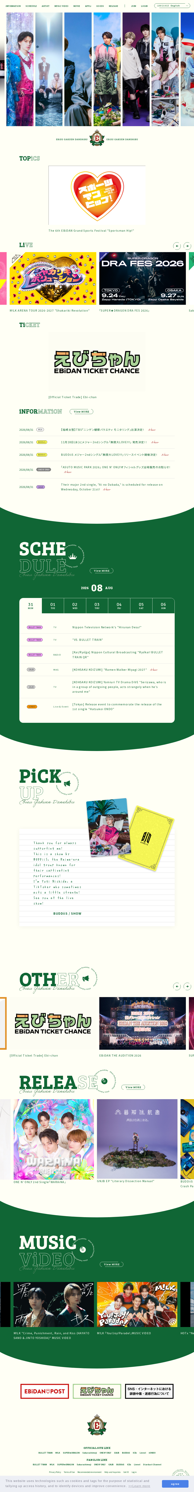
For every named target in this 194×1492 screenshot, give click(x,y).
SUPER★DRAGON (71, 1452)
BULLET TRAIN (45, 1452)
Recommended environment (89, 1472)
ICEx (135, 1452)
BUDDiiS (126, 1452)
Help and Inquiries (112, 1472)
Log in (134, 1472)
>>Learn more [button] (139, 1486)
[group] (153, 69)
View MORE (81, 411)
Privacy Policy (55, 1472)
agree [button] (175, 1483)
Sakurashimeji (89, 1452)
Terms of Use (69, 1472)
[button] (177, 246)
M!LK (57, 1452)
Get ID (126, 1472)
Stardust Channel (152, 1464)
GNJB (116, 1452)
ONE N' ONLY (105, 1452)
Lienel (143, 1452)
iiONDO (152, 1452)
